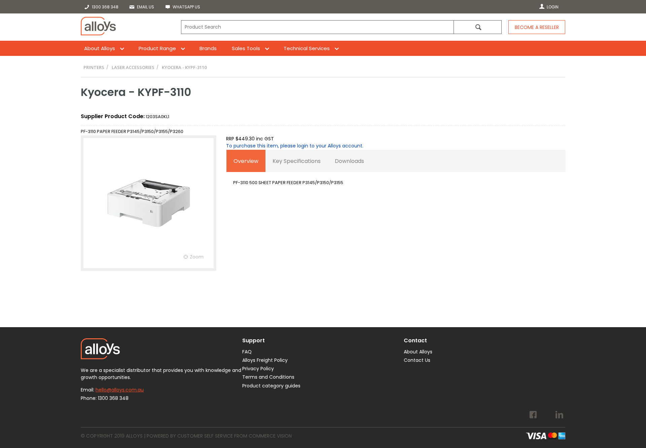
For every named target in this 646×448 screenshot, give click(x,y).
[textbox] (317, 27)
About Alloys (99, 48)
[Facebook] (533, 415)
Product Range (157, 48)
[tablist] (396, 171)
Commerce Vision (270, 436)
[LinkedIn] (559, 415)
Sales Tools (246, 48)
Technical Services (307, 48)
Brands (208, 48)
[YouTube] (546, 415)
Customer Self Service (205, 436)
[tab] (245, 161)
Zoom (197, 256)
